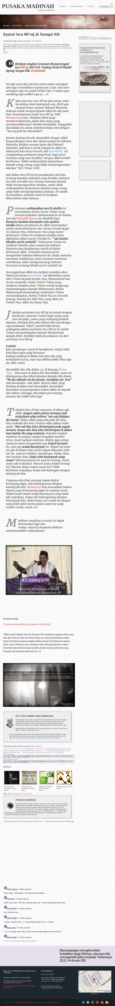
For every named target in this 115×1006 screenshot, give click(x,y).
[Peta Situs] (16, 752)
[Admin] (60, 752)
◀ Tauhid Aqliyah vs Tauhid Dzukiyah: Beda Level (23, 821)
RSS (107, 1002)
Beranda (6, 25)
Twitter (88, 1002)
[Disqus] (38, 856)
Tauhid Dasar (17, 25)
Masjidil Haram (28, 218)
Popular (105, 38)
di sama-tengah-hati (15, 794)
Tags (94, 38)
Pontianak (37, 70)
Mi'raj (24, 67)
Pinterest (97, 1002)
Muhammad (14, 117)
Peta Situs (32, 1002)
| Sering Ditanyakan (76, 6)
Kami (84, 38)
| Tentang (90, 6)
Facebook (83, 1002)
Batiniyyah (34, 487)
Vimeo (102, 1002)
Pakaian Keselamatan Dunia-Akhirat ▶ (59, 821)
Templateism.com (53, 1002)
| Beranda (62, 6)
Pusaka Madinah (28, 6)
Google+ (93, 1002)
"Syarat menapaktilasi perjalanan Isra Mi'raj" (27, 624)
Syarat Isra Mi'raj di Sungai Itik (14, 748)
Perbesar (95, 994)
